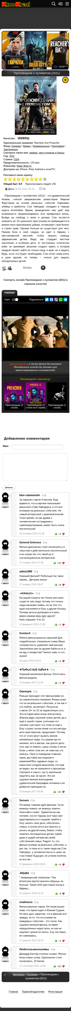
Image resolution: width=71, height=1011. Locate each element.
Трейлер (9, 292)
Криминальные (41, 146)
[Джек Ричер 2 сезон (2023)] (58, 50)
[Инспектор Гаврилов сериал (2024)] (13, 50)
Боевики (16, 146)
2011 (12, 156)
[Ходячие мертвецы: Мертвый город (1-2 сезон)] (35, 50)
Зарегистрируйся (18, 363)
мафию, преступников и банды (46, 152)
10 (45, 179)
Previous (7, 50)
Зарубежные (10, 149)
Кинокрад (18, 974)
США (16, 159)
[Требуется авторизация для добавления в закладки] (65, 80)
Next (64, 50)
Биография (58, 146)
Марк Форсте (24, 165)
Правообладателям (33, 991)
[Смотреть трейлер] (35, 332)
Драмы (27, 146)
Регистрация (55, 991)
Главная (13, 991)
